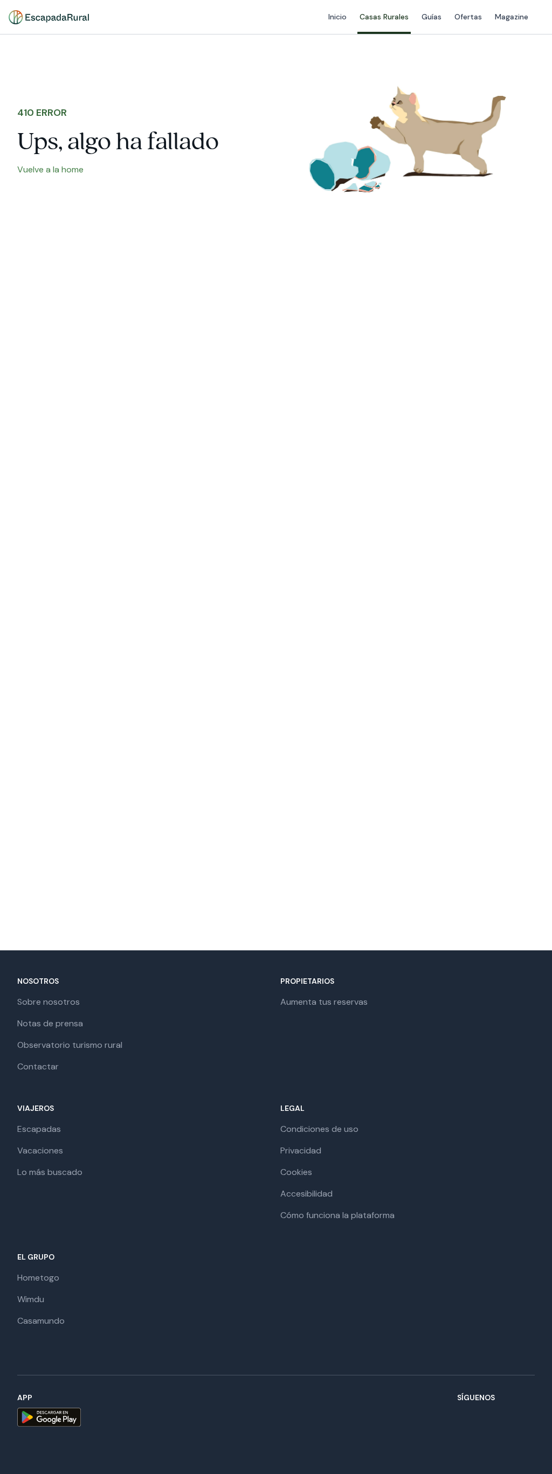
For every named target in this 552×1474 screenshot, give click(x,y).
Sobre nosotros (48, 1001)
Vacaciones (40, 1150)
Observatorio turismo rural (69, 1045)
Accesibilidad (306, 1193)
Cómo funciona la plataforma (337, 1215)
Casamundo (41, 1320)
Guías (431, 17)
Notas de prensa (50, 1023)
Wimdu (30, 1299)
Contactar (38, 1066)
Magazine (511, 17)
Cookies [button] (296, 1172)
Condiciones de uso (319, 1129)
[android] (49, 1417)
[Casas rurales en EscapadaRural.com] (49, 17)
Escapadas (39, 1129)
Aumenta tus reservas (324, 1001)
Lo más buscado (49, 1172)
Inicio (337, 17)
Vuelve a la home (50, 169)
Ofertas (468, 17)
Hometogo (38, 1277)
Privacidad (300, 1150)
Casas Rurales (384, 17)
